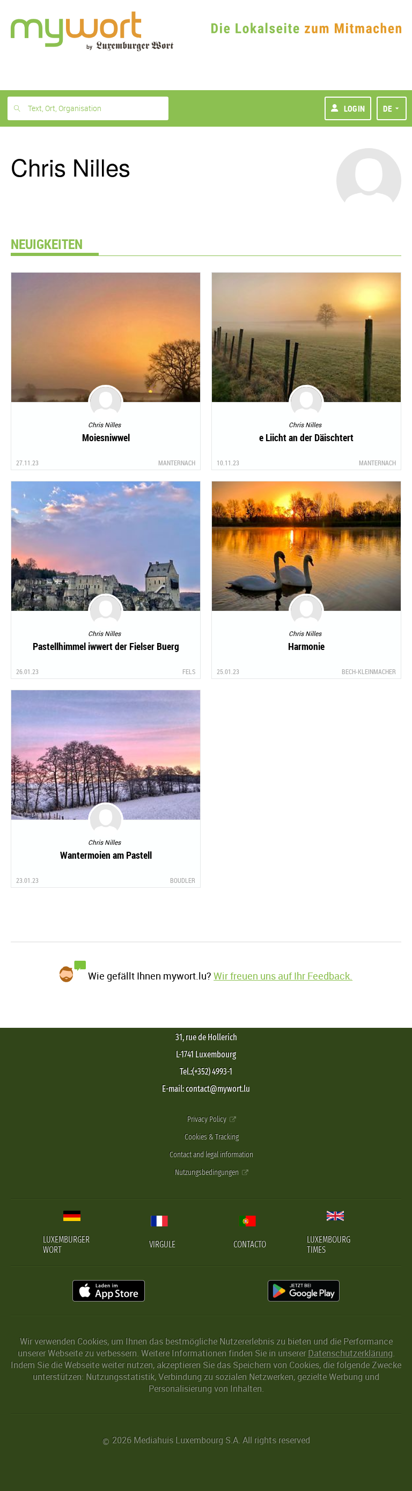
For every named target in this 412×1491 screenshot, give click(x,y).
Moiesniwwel (106, 437)
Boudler (182, 880)
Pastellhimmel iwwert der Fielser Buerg (106, 646)
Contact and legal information (211, 1154)
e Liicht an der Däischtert (306, 437)
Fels (188, 671)
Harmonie (306, 646)
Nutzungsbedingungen (207, 1172)
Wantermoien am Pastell (106, 855)
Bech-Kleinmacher (369, 671)
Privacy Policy (207, 1119)
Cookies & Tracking (212, 1137)
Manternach (176, 462)
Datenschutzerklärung (350, 1353)
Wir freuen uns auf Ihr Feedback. (283, 975)
